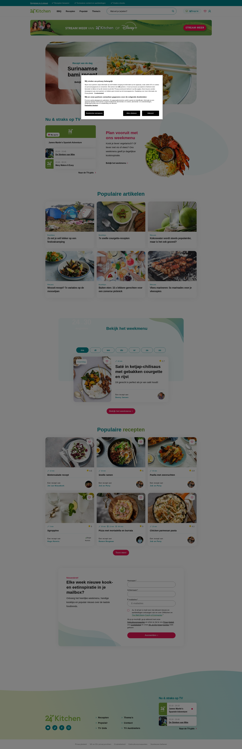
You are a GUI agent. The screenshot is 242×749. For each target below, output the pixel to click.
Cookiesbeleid (99, 93)
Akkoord (150, 113)
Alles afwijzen (132, 113)
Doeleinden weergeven (94, 113)
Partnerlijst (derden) (91, 105)
